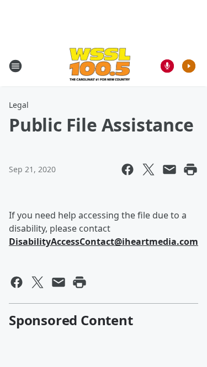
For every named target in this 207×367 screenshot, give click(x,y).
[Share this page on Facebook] (127, 169)
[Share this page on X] (148, 169)
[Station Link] (100, 66)
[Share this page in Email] (169, 169)
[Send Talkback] (167, 66)
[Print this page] (190, 169)
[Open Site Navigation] (15, 66)
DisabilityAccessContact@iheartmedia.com (103, 241)
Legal (19, 105)
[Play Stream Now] (188, 66)
